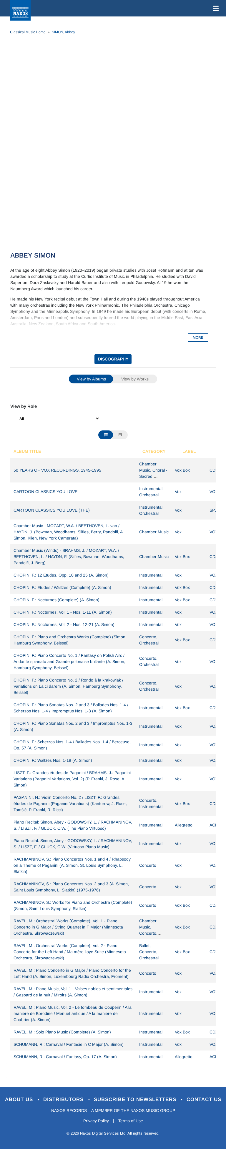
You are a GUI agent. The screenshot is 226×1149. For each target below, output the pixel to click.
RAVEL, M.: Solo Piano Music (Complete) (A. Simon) (62, 1032)
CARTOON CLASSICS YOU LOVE (45, 491)
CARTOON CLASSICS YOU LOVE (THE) (52, 510)
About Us (20, 1099)
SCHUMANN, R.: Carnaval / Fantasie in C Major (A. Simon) (69, 1044)
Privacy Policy (96, 1120)
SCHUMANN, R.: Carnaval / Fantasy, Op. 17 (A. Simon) (65, 1056)
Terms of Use (130, 1120)
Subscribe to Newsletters (136, 1099)
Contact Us (204, 1099)
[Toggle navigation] (214, 8)
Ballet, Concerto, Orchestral (149, 951)
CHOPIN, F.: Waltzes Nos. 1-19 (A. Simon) (53, 760)
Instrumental (150, 575)
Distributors (64, 1099)
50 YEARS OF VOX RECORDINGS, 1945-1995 (57, 470)
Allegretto (183, 825)
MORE (198, 337)
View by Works (135, 379)
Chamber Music (154, 532)
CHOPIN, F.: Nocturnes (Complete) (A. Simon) (56, 599)
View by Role (23, 406)
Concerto (147, 865)
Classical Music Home (28, 32)
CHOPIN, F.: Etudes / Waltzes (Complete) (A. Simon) (62, 587)
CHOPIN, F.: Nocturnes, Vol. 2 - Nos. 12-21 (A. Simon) (64, 624)
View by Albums (91, 379)
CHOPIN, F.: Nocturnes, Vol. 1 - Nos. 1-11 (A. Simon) (63, 612)
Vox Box (182, 470)
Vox (178, 491)
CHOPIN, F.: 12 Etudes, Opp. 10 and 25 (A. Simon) (61, 575)
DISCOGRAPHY (113, 359)
